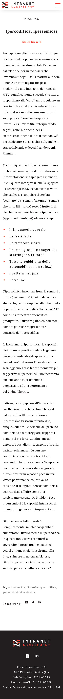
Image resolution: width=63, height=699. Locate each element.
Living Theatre (18, 391)
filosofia (33, 587)
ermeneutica (16, 587)
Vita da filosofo (31, 42)
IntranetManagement (31, 643)
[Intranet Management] (18, 5)
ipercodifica (48, 587)
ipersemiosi (10, 592)
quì (30, 218)
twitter (32, 602)
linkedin (39, 602)
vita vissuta (27, 592)
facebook (26, 602)
